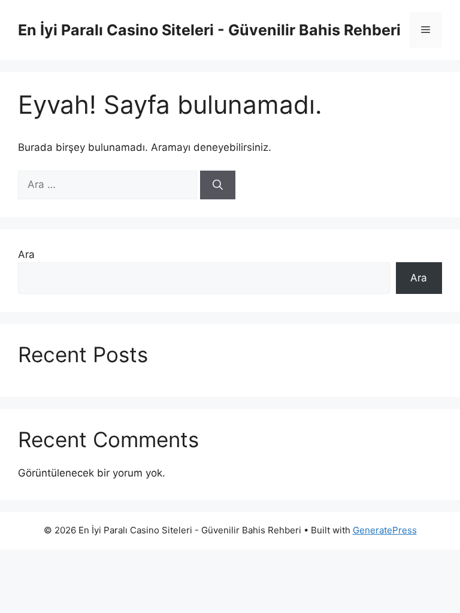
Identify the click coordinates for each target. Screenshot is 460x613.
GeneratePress (385, 530)
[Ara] (217, 185)
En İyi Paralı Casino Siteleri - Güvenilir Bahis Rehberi (209, 30)
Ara (26, 254)
